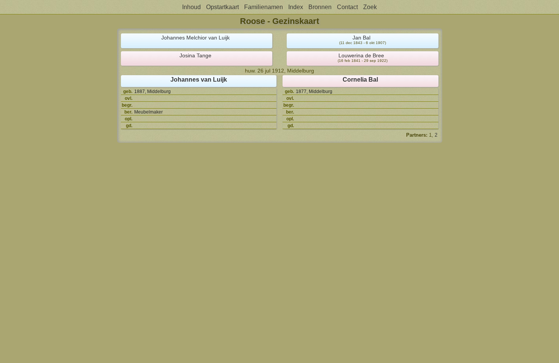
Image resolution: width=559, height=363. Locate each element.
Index (295, 7)
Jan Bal (361, 38)
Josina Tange (195, 55)
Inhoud (191, 7)
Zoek (370, 7)
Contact (347, 7)
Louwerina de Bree (361, 55)
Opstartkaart (222, 7)
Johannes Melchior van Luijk (195, 38)
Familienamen (263, 7)
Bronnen (320, 7)
